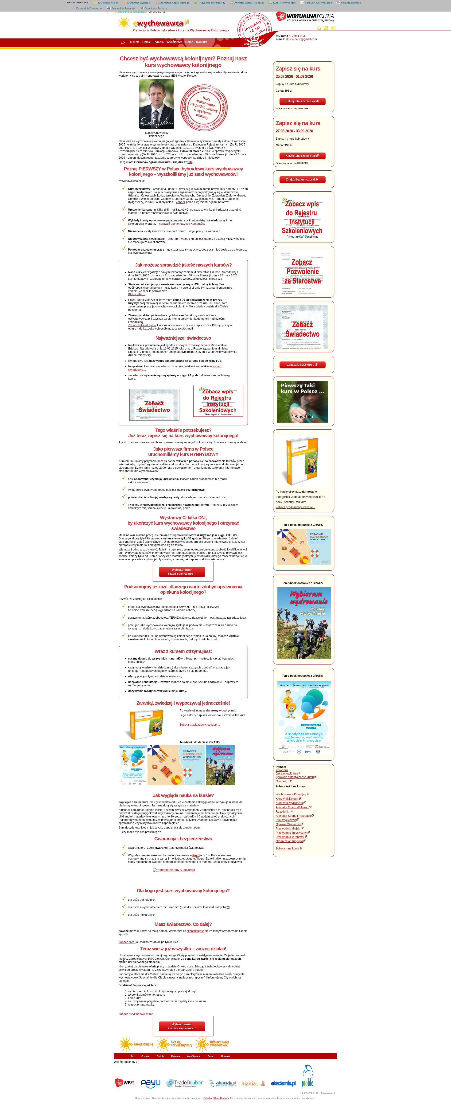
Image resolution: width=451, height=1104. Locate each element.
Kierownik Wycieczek (289, 803)
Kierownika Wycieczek (139, 2)
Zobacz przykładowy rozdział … (200, 724)
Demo (189, 42)
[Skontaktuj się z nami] (334, 28)
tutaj (190, 162)
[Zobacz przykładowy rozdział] (302, 486)
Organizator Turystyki (155, 8)
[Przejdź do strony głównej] (320, 28)
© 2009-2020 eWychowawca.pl (317, 1093)
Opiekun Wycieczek (289, 824)
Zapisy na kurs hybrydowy (298, 84)
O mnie (135, 42)
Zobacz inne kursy (287, 848)
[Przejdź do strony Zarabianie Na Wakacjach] (129, 12)
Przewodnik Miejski (351, 2)
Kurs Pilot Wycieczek (284, 2)
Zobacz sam (126, 942)
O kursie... (282, 781)
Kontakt (201, 42)
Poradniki (282, 770)
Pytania (159, 42)
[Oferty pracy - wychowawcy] (310, 1087)
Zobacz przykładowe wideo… (137, 1014)
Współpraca (175, 42)
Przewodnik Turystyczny (89, 8)
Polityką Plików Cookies (216, 1098)
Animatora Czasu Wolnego (174, 2)
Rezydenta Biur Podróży (212, 2)
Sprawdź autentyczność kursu (295, 777)
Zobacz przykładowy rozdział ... (295, 507)
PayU (196, 855)
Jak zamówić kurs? (288, 773)
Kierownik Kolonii (287, 799)
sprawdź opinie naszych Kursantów (181, 223)
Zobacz (180, 202)
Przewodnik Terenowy (123, 8)
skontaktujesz (195, 931)
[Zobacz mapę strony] (327, 28)
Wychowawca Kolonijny (291, 794)
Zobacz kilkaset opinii (142, 325)
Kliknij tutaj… (136, 294)
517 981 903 (296, 36)
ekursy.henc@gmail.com (301, 39)
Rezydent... (283, 811)
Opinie (146, 42)
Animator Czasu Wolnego (292, 807)
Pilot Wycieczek (286, 820)
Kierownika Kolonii (108, 2)
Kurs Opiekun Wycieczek (318, 2)
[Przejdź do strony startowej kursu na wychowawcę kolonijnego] (132, 1056)
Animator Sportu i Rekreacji (249, 2)
